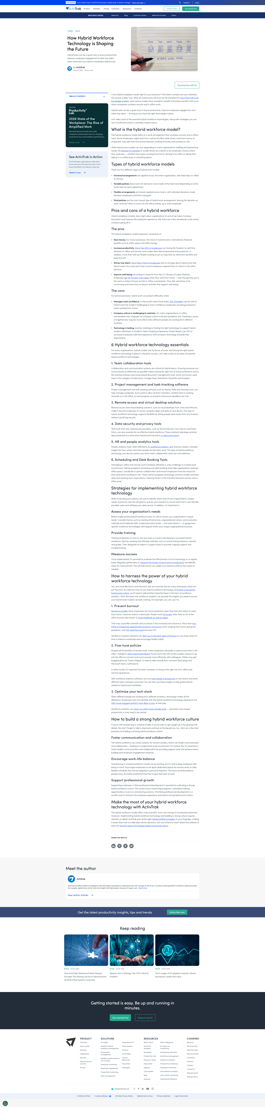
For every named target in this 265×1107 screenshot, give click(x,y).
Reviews (83, 1057)
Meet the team (192, 1050)
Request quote (145, 1017)
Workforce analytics (167, 1060)
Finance (125, 1050)
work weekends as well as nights (153, 617)
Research (115, 15)
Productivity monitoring (109, 1072)
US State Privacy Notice (124, 1096)
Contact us (191, 1069)
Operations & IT (128, 1042)
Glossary (147, 1079)
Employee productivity (168, 1052)
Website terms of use (145, 1096)
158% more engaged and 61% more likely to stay (133, 703)
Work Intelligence (166, 1042)
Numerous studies (119, 611)
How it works (84, 1046)
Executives (126, 1064)
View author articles (78, 895)
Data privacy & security (85, 1062)
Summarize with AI (187, 85)
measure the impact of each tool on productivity (162, 562)
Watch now (75, 172)
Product (87, 9)
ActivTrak (80, 67)
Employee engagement (109, 1068)
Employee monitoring (109, 1064)
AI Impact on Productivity (165, 1047)
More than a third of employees (145, 262)
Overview (83, 1042)
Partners (190, 1061)
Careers (190, 1065)
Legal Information (181, 1096)
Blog (126, 15)
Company (138, 9)
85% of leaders (176, 301)
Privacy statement (163, 1096)
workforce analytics (160, 446)
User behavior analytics (169, 1071)
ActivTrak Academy (147, 1047)
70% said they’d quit (135, 630)
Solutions (96, 9)
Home (70, 31)
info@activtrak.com (122, 1089)
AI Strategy (126, 1054)
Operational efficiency (168, 1079)
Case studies (148, 1071)
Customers (115, 9)
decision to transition (130, 150)
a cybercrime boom (170, 435)
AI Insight (104, 1042)
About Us (190, 1042)
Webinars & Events (159, 15)
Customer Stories (140, 15)
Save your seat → (138, 2)
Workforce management (169, 1056)
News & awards (193, 1054)
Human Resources (126, 1058)
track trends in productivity (163, 678)
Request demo (192, 1077)
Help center (148, 1064)
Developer (148, 1052)
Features (83, 1050)
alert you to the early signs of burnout (159, 635)
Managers (126, 1067)
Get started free (191, 9)
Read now (74, 142)
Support (147, 1067)
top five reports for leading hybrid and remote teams (144, 825)
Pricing (106, 9)
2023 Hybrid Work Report (138, 653)
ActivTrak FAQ (192, 1046)
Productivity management (106, 1053)
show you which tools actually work (150, 709)
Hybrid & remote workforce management (110, 1047)
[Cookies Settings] (5, 1103)
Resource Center (95, 15)
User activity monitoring (169, 1075)
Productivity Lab (150, 1056)
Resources (127, 9)
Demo (174, 15)
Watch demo (148, 1042)
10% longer (167, 614)
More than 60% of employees (148, 248)
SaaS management (108, 1076)
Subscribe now (177, 912)
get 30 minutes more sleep (136, 277)
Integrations (84, 1054)
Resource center (150, 1060)
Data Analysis (127, 1046)
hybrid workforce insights (163, 819)
